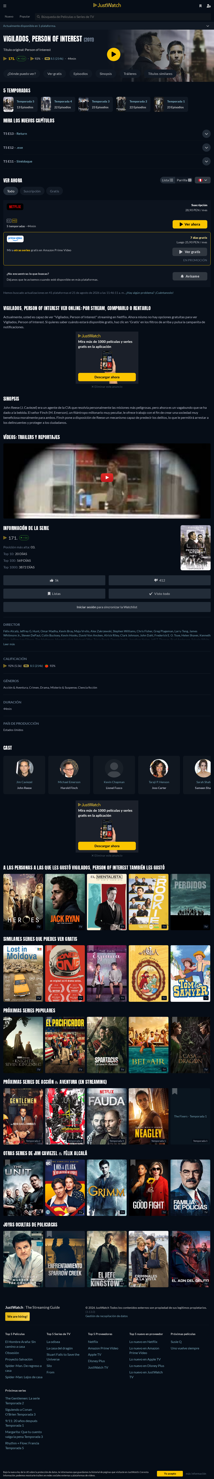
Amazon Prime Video (103, 1348)
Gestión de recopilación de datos (106, 1316)
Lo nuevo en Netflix (143, 1342)
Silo (49, 1366)
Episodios (81, 74)
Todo (10, 191)
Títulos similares (160, 74)
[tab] (107, 134)
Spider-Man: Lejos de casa (23, 1377)
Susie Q (176, 1342)
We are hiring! (17, 1316)
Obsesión (12, 1353)
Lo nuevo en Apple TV (145, 1359)
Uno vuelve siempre (185, 1348)
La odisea (53, 1342)
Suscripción (32, 191)
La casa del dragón (60, 1348)
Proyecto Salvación (19, 1359)
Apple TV (94, 1354)
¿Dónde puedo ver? (22, 74)
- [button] (15, 133)
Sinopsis (106, 74)
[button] (107, 1045)
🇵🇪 (200, 180)
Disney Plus (96, 1361)
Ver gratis (54, 74)
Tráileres (130, 74)
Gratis (54, 191)
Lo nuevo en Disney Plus (146, 1366)
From (50, 1372)
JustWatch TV (98, 1367)
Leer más (9, 644)
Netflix (93, 1342)
